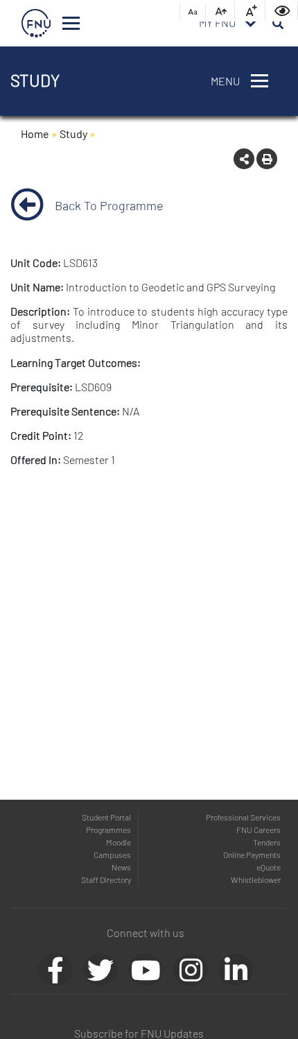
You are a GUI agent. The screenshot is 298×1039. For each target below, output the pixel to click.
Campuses (112, 854)
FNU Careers (258, 829)
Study (73, 133)
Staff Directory (106, 879)
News (121, 867)
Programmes (108, 829)
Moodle (118, 842)
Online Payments (252, 854)
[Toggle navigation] (71, 23)
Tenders (267, 842)
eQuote (268, 867)
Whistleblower (256, 879)
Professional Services (243, 817)
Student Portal (106, 817)
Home (35, 133)
